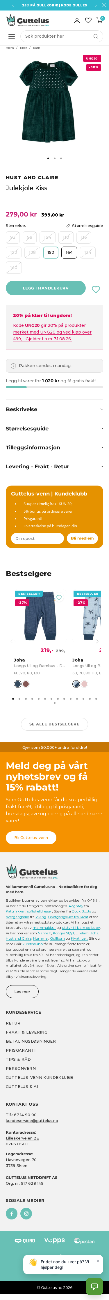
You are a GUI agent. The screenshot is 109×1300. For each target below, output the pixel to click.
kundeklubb (32, 944)
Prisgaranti (20, 1050)
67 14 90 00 (25, 1114)
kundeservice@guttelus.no (32, 1120)
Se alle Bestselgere (54, 724)
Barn (36, 48)
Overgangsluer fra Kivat (68, 917)
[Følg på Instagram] (26, 1213)
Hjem (10, 48)
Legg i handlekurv (46, 288)
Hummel (40, 938)
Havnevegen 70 (21, 1159)
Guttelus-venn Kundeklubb (39, 1077)
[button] (94, 1286)
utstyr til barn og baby (81, 927)
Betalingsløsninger (31, 1041)
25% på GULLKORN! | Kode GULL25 (54, 5)
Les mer (22, 991)
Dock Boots (81, 911)
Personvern (21, 1068)
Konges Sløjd (63, 933)
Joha (94, 933)
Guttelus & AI (22, 1086)
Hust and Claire (32, 177)
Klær (23, 48)
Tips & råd (18, 1059)
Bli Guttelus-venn (31, 837)
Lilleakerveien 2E (22, 1138)
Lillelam (82, 933)
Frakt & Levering (26, 1032)
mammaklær (44, 927)
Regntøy (76, 906)
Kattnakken (16, 911)
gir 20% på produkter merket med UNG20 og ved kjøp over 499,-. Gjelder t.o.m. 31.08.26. (52, 332)
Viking (40, 917)
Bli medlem (82, 538)
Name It (44, 933)
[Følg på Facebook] (11, 1213)
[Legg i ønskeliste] (96, 289)
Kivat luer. (79, 938)
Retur (13, 1023)
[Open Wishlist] (88, 20)
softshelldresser (39, 911)
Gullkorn (57, 938)
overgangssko (17, 917)
